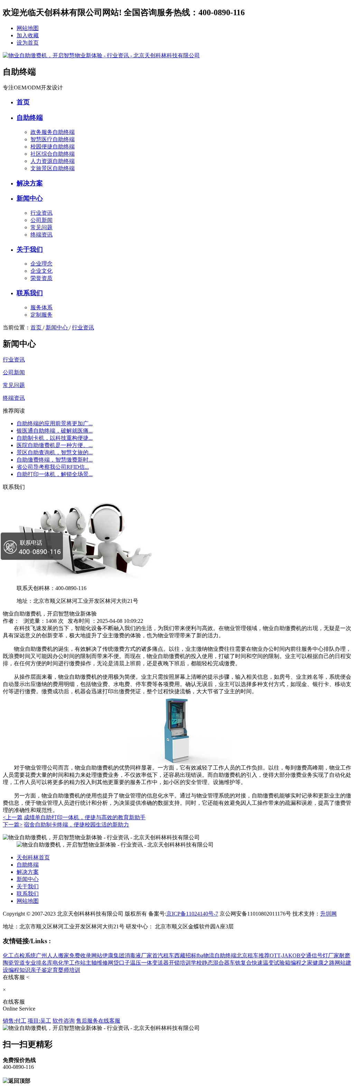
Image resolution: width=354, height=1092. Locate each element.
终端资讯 (41, 235)
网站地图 (28, 28)
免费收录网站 (85, 955)
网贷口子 (119, 963)
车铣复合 (241, 963)
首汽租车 (163, 955)
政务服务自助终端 (52, 132)
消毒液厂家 (138, 955)
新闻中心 (30, 198)
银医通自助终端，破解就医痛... (55, 431)
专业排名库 (39, 963)
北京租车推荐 (253, 955)
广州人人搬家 (52, 955)
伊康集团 (113, 955)
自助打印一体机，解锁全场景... (55, 474)
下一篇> (12, 825)
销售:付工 (14, 1021)
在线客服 (109, 1021)
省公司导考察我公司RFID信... (53, 467)
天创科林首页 (33, 857)
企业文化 (41, 271)
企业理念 (41, 264)
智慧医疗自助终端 (52, 139)
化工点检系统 (19, 955)
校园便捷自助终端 (52, 146)
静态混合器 (216, 963)
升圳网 (328, 914)
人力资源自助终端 (52, 161)
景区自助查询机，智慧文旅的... (55, 452)
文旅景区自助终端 (52, 168)
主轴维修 (97, 963)
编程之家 (301, 963)
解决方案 (30, 183)
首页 (23, 102)
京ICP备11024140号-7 (192, 914)
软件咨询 (64, 1021)
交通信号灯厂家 (319, 955)
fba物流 (205, 955)
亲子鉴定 (41, 970)
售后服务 (87, 1021)
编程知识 (19, 970)
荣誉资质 (41, 278)
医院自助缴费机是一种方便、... (55, 445)
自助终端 (30, 117)
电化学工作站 (69, 963)
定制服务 (41, 315)
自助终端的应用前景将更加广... (55, 423)
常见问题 (41, 227)
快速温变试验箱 (271, 963)
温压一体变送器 (149, 963)
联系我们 (30, 293)
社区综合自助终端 (52, 154)
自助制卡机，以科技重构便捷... (55, 438)
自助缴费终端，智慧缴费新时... (55, 460)
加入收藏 (28, 35)
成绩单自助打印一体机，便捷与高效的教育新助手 (85, 817)
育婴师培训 (66, 970)
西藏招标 (185, 955)
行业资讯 (41, 213)
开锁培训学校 (185, 963)
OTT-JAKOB (285, 955)
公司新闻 (41, 220)
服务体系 (41, 307)
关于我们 (30, 249)
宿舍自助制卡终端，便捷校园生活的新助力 (76, 825)
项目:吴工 (39, 1021)
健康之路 (324, 963)
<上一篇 (12, 817)
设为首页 (28, 43)
